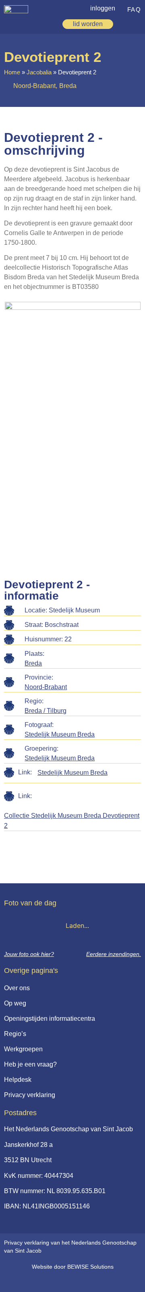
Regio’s (15, 1033)
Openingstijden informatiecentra (49, 1018)
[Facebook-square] (50, 1281)
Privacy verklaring (29, 1094)
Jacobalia (39, 72)
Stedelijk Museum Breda (60, 734)
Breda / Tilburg (45, 710)
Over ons (17, 988)
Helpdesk (17, 1079)
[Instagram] (83, 1281)
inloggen (102, 8)
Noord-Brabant (46, 687)
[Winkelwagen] (124, 24)
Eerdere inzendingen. (113, 954)
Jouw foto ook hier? (29, 954)
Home (12, 72)
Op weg (15, 1003)
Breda (33, 663)
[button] (136, 23)
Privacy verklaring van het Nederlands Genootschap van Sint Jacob (70, 1246)
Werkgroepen (23, 1049)
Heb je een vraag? (30, 1064)
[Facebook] (67, 1281)
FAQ (134, 9)
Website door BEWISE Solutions (73, 1266)
